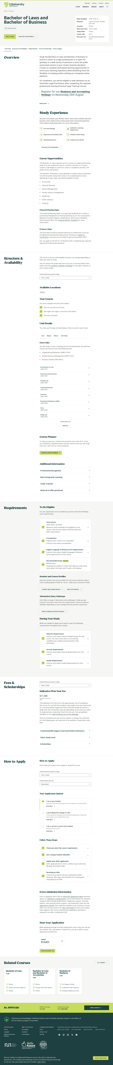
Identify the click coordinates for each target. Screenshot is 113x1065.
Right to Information (27, 1027)
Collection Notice (8, 1027)
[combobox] (45, 278)
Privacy (6, 1029)
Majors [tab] (49, 336)
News (107, 3)
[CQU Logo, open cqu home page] (14, 5)
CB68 (34, 978)
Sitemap (42, 1034)
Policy (41, 1029)
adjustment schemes (47, 906)
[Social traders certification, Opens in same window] (43, 1045)
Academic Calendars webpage (61, 266)
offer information (68, 908)
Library (94, 3)
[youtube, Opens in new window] (76, 1035)
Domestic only (11, 28)
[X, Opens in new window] (72, 1035)
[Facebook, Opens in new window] (59, 1035)
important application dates (73, 897)
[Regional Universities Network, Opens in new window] (10, 1045)
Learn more (41, 1062)
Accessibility (25, 1029)
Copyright (6, 1032)
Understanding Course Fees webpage (64, 714)
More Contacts (95, 1007)
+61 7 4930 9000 (62, 1009)
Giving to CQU (43, 1032)
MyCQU (87, 3)
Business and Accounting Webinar (65, 93)
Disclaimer (24, 1032)
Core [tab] (42, 336)
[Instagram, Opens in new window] (63, 1035)
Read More (49, 806)
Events (101, 3)
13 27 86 (42, 1009)
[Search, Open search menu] (107, 6)
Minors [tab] (56, 336)
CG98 (7, 974)
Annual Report (26, 1034)
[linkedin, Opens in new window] (68, 1035)
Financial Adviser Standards (68, 220)
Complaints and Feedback (47, 1027)
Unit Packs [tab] (64, 336)
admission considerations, (56, 899)
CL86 (61, 976)
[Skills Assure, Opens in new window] (28, 1045)
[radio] (65, 804)
